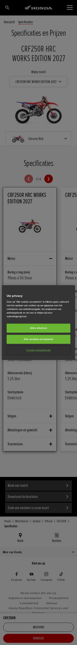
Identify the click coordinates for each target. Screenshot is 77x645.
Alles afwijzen (38, 328)
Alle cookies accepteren (38, 339)
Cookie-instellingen (38, 350)
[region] (38, 322)
